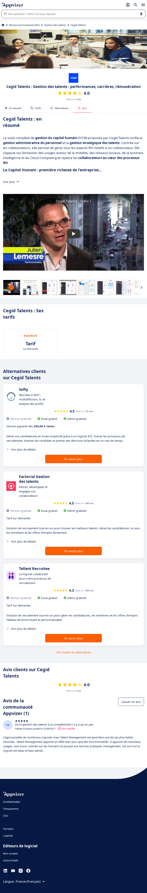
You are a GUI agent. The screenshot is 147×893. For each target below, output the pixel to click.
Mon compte (10, 853)
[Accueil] (3, 25)
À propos (8, 828)
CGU (5, 815)
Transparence (10, 808)
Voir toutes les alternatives (73, 652)
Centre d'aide (10, 860)
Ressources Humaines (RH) (24, 25)
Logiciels (8, 835)
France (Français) (28, 881)
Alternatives (61, 108)
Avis (84, 108)
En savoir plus (73, 459)
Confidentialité (11, 802)
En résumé (15, 108)
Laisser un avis (131, 702)
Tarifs (38, 108)
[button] (73, 233)
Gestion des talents (55, 25)
